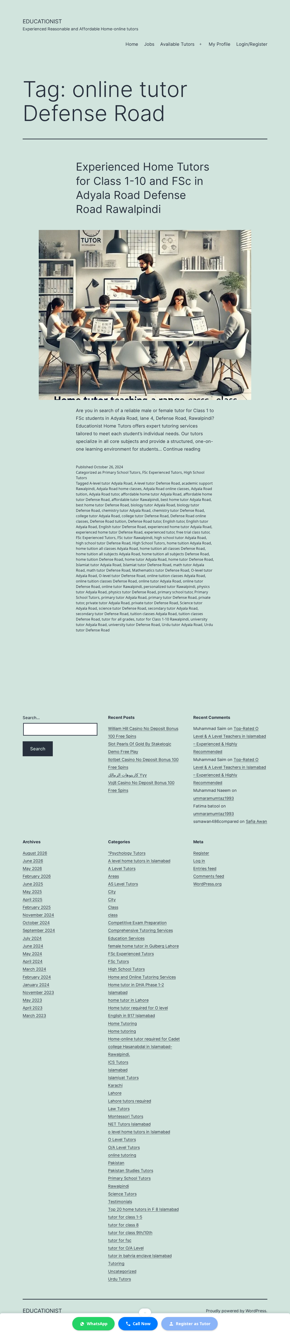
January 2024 (36, 984)
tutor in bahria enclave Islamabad (140, 1255)
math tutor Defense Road (108, 570)
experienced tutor (159, 532)
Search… (31, 717)
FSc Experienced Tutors (162, 472)
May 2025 (32, 891)
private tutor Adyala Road (108, 602)
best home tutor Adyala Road (186, 499)
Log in (199, 860)
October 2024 (36, 922)
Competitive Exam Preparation (137, 922)
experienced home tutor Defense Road (109, 532)
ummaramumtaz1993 (213, 798)
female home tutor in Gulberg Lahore (143, 946)
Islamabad (118, 1070)
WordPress (256, 1310)
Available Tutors (177, 44)
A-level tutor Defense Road (157, 483)
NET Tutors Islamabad (129, 1124)
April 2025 (32, 899)
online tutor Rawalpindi (122, 586)
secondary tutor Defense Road (102, 613)
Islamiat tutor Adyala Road (98, 564)
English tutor (173, 521)
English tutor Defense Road (122, 526)
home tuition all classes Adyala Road (107, 548)
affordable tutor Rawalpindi (135, 499)
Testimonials (120, 1201)
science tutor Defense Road (122, 608)
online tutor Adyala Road (160, 581)
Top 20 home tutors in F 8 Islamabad (143, 1209)
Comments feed (208, 876)
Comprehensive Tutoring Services (140, 930)
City (112, 891)
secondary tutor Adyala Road (173, 608)
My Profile (219, 44)
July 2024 (32, 938)
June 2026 (33, 860)
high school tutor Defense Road (103, 543)
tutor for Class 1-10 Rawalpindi (162, 619)
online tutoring (122, 1155)
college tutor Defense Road (145, 515)
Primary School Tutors (121, 472)
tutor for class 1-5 (125, 1217)
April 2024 (33, 961)
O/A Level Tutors (124, 1147)
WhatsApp (97, 1323)
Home (132, 44)
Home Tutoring (122, 1023)
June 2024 (33, 946)
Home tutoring (122, 1031)
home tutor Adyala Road (146, 559)
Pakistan (116, 1162)
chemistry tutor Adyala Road (126, 510)
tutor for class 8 (123, 1225)
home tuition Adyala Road (189, 543)
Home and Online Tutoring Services (142, 977)
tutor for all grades (118, 619)
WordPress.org (207, 884)
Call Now (141, 1323)
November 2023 (38, 992)
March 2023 (34, 1015)
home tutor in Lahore (128, 1000)
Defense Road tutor (144, 521)
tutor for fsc (119, 1240)
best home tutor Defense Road (102, 505)
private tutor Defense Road (154, 602)
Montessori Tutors (125, 1116)
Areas (113, 876)
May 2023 (32, 1000)
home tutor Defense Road (190, 559)
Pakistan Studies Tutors (130, 1170)
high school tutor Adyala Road (180, 537)
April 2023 (32, 1007)
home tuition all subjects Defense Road (175, 553)
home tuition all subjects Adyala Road (108, 553)
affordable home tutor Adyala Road (151, 494)
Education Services (126, 938)
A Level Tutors (121, 868)
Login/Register (251, 44)
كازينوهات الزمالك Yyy (127, 775)
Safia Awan (256, 821)
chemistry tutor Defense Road (178, 510)
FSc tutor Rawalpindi (134, 537)
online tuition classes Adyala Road (176, 575)
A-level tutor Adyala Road (110, 483)
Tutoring (116, 1263)
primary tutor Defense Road (172, 597)
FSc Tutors (118, 961)
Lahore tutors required (129, 1101)
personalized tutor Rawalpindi (169, 586)
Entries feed (204, 868)
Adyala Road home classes (119, 488)
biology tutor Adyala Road (153, 505)
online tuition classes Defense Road (106, 581)
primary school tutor (175, 592)
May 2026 (32, 868)
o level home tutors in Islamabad (139, 1131)
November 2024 (38, 915)
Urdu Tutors (119, 1279)
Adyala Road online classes (166, 488)
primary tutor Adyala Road (124, 597)
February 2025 (37, 907)
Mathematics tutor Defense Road (160, 570)
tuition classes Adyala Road (153, 613)
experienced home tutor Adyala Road (179, 526)
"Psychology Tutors (126, 853)
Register (201, 853)
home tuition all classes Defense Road (172, 548)
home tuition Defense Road (99, 559)
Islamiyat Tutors (123, 1077)
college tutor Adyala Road (98, 515)
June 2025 (33, 884)
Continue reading (181, 449)
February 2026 (37, 876)
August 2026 (35, 853)
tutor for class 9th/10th (130, 1232)
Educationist (42, 21)
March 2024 (34, 969)
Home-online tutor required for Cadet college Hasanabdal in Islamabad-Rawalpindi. (144, 1047)
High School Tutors (148, 543)
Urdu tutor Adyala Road (182, 624)
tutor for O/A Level (126, 1248)
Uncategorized (122, 1271)
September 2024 (39, 930)
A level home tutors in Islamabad (139, 860)
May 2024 (32, 953)
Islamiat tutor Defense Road (147, 564)
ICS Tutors (118, 1062)
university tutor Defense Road (134, 624)
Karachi (115, 1085)
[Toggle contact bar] (145, 1312)
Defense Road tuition (108, 521)
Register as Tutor (193, 1323)
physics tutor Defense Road (132, 592)
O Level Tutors (122, 1139)
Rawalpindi (118, 1186)
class (113, 915)
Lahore (114, 1093)
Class (113, 907)
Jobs (149, 44)
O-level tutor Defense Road (122, 575)
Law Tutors (119, 1108)
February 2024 (37, 977)
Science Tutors (122, 1193)
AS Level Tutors (123, 884)
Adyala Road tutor (104, 494)
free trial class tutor (192, 532)
